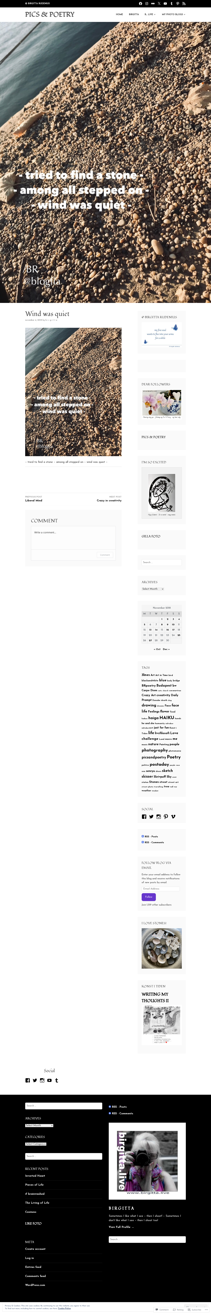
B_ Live (149, 14)
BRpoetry (149, 685)
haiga (153, 718)
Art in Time (161, 675)
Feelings (153, 711)
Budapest (164, 685)
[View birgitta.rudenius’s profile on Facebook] (145, 816)
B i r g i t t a (51, 320)
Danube (156, 700)
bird (171, 675)
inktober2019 (147, 728)
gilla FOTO (151, 536)
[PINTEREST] (178, 3)
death (164, 700)
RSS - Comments (154, 842)
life (151, 733)
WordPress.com (35, 1285)
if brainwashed (34, 1194)
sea (143, 771)
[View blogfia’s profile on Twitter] (152, 816)
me (175, 739)
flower (164, 711)
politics (145, 765)
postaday (159, 764)
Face (168, 705)
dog (170, 700)
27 (150, 640)
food (172, 712)
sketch (167, 771)
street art (173, 782)
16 (167, 630)
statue (145, 782)
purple (172, 765)
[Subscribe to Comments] (143, 842)
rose (178, 765)
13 (150, 630)
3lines (146, 675)
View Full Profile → (121, 1227)
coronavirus (175, 691)
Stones (154, 782)
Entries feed (33, 1267)
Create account (35, 1249)
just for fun (161, 727)
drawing (149, 705)
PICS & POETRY (49, 14)
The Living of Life (37, 1203)
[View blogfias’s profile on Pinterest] (166, 816)
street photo (147, 787)
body (169, 681)
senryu (150, 771)
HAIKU (166, 718)
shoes (158, 771)
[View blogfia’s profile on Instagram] (159, 816)
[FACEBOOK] (140, 3)
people (174, 744)
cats (160, 691)
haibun (145, 719)
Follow (148, 897)
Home (119, 14)
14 (156, 630)
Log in (29, 1258)
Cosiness (30, 1212)
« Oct (157, 649)
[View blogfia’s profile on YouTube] (50, 1080)
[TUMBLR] (171, 3)
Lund (161, 739)
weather (146, 790)
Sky (169, 776)
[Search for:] (162, 562)
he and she (148, 723)
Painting (164, 744)
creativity (163, 695)
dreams (160, 706)
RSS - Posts (151, 836)
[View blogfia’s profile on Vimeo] (174, 816)
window (155, 791)
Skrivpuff (160, 776)
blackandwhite (150, 681)
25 (178, 635)
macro (168, 739)
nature (153, 744)
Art (153, 675)
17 (173, 630)
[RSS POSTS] (184, 3)
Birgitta (134, 14)
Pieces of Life (34, 1185)
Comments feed (35, 1276)
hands (178, 719)
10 (173, 624)
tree (166, 786)
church (165, 691)
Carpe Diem (149, 690)
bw (175, 685)
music (145, 745)
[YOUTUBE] (165, 3)
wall (171, 787)
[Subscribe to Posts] (143, 836)
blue (162, 680)
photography (155, 750)
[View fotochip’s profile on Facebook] (28, 1080)
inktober (169, 724)
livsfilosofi (162, 733)
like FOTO (33, 1223)
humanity (160, 724)
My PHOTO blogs (172, 14)
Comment (105, 555)
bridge (176, 681)
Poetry (174, 757)
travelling (158, 787)
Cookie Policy (64, 1309)
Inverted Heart (35, 1176)
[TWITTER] (159, 3)
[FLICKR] (153, 3)
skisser (147, 777)
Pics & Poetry (154, 437)
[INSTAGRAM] (147, 3)
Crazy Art (149, 695)
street (163, 782)
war (175, 787)
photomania (175, 751)
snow (174, 777)
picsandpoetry (154, 757)
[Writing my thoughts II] (162, 1044)
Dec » (166, 649)
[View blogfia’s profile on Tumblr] (57, 1080)
